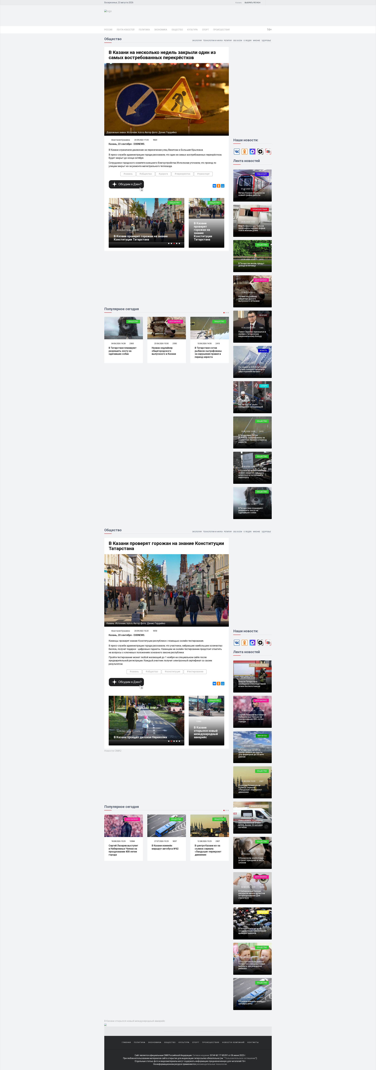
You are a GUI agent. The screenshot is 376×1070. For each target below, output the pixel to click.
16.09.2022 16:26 (123, 233)
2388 (261, 924)
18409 (261, 887)
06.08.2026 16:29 (204, 841)
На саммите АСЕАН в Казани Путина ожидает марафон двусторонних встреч (252, 369)
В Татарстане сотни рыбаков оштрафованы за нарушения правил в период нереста (165, 352)
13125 (137, 728)
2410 (175, 343)
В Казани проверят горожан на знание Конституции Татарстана (203, 231)
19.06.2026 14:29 (248, 328)
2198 (218, 343)
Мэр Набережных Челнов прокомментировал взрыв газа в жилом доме (251, 228)
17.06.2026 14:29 (248, 363)
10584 (261, 711)
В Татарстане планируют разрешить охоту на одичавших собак (250, 510)
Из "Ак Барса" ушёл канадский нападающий (208, 349)
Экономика (160, 30)
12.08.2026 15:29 (161, 841)
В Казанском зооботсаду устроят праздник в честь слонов (209, 848)
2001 (261, 222)
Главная (126, 1042)
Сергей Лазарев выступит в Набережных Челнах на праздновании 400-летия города (252, 718)
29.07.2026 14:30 (248, 958)
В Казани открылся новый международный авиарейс (206, 732)
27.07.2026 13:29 (118, 841)
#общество (145, 173)
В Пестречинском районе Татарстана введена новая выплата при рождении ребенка (251, 965)
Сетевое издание (201, 1055)
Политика (144, 30)
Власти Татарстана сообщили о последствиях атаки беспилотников (252, 683)
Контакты (253, 1042)
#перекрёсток (182, 173)
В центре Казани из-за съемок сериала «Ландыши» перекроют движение (165, 850)
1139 (261, 363)
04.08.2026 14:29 (248, 887)
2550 (132, 343)
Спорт (205, 30)
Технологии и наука (213, 41)
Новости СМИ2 (112, 750)
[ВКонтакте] (214, 186)
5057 (132, 841)
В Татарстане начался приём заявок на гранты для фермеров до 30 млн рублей (251, 753)
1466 (261, 328)
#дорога (163, 173)
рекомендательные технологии (211, 1064)
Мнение (256, 41)
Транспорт (262, 174)
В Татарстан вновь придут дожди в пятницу (251, 264)
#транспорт (203, 173)
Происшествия (221, 30)
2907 (175, 841)
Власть (263, 350)
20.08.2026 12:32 (248, 677)
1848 (261, 467)
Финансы (262, 736)
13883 (198, 721)
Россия (108, 30)
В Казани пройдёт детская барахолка (140, 239)
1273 (261, 677)
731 (260, 189)
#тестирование (195, 671)
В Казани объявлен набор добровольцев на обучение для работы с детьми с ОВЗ (145, 735)
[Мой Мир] (222, 186)
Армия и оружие (259, 665)
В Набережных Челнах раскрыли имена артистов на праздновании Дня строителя (251, 894)
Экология (197, 41)
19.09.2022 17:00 (203, 719)
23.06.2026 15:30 (118, 343)
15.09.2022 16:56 (123, 728)
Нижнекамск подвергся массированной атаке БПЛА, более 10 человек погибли (250, 823)
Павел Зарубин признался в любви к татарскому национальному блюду (252, 334)
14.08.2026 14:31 (248, 746)
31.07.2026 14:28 (248, 924)
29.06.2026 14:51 (248, 222)
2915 (261, 259)
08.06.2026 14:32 (248, 467)
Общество (177, 30)
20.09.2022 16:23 (203, 214)
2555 (218, 841)
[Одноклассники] (218, 186)
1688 (261, 958)
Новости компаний (233, 1042)
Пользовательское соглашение (240, 1058)
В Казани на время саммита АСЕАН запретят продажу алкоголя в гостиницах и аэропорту (252, 473)
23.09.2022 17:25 (141, 140)
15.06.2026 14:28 (204, 343)
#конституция (172, 671)
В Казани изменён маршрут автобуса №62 (122, 847)
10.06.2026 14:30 (161, 343)
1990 (261, 746)
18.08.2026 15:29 (248, 711)
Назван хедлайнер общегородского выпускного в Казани (121, 350)
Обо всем (237, 41)
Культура (192, 30)
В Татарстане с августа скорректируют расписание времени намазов (252, 930)
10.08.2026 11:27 (248, 816)
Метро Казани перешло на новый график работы (251, 194)
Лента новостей (125, 30)
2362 (261, 816)
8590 (198, 217)
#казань (128, 173)
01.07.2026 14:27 (248, 189)
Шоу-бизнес (132, 321)
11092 (137, 233)
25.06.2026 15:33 (248, 259)
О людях (248, 41)
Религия (228, 41)
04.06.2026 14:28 (248, 504)
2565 (261, 504)
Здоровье (266, 41)
